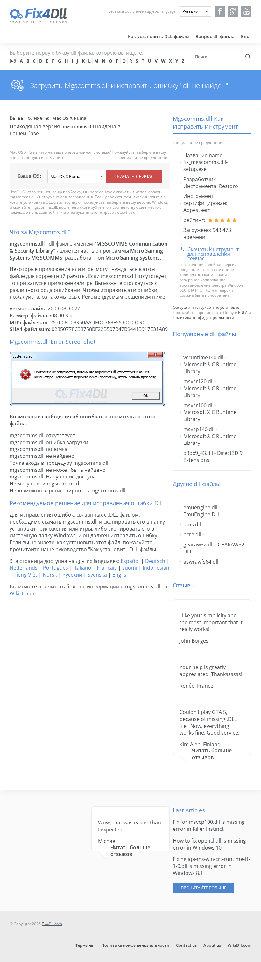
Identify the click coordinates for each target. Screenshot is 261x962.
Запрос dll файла (215, 36)
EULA (243, 312)
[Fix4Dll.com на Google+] (233, 11)
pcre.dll (192, 534)
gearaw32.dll (198, 544)
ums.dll (192, 524)
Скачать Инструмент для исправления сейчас (213, 254)
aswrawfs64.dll (200, 561)
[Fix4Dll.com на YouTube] (246, 11)
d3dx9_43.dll (198, 453)
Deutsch (155, 561)
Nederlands (24, 567)
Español (130, 561)
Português (55, 567)
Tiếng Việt (25, 574)
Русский (72, 574)
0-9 (13, 61)
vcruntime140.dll (203, 357)
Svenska (97, 574)
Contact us (186, 945)
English (121, 574)
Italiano (82, 567)
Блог (246, 36)
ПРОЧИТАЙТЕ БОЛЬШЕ (203, 888)
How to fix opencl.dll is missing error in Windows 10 (209, 844)
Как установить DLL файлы (158, 36)
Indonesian (156, 567)
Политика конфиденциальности (203, 317)
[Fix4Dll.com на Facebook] (220, 11)
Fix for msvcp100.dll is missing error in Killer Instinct (209, 825)
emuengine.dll (200, 507)
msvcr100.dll (198, 405)
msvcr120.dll (198, 381)
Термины (85, 945)
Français (107, 567)
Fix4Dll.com (52, 923)
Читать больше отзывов (212, 754)
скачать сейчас (134, 176)
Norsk (50, 574)
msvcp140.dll (199, 429)
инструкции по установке (215, 307)
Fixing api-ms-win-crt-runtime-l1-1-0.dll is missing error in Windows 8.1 (211, 866)
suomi (129, 567)
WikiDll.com (24, 593)
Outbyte (180, 307)
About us (212, 945)
